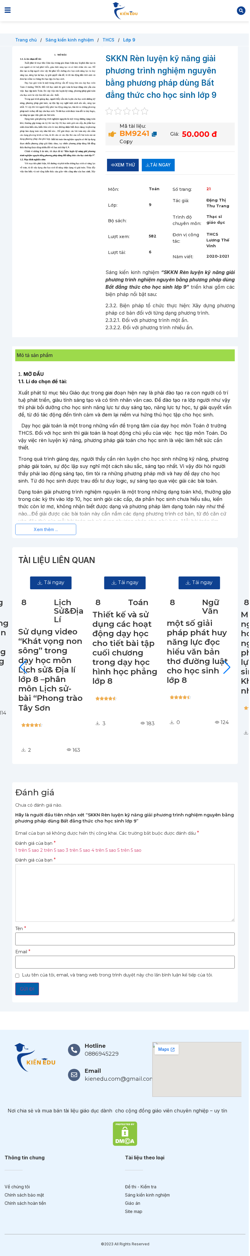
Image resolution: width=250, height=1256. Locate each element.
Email (22, 951)
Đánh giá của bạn (35, 843)
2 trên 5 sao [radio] (52, 850)
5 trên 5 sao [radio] (129, 850)
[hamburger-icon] (8, 10)
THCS (109, 39)
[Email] (74, 1075)
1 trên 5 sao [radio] (27, 850)
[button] (241, 10)
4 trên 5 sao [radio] (103, 850)
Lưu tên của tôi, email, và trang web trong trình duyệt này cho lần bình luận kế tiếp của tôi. (117, 975)
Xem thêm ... (46, 529)
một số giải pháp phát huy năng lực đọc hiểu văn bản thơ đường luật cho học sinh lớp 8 (122, 651)
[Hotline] (74, 1050)
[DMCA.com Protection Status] (125, 1133)
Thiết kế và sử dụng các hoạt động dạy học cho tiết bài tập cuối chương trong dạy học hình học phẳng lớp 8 (50, 648)
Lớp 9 (129, 39)
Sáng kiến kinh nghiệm (70, 39)
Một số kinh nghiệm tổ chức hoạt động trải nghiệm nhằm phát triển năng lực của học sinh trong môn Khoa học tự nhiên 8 (199, 653)
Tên (20, 928)
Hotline (95, 1046)
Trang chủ (26, 39)
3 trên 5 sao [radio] (78, 850)
